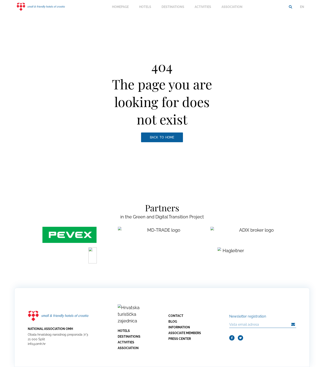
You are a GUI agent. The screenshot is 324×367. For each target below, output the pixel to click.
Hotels (145, 7)
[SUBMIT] (293, 324)
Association (232, 7)
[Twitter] (240, 338)
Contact (175, 316)
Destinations (173, 7)
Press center (179, 339)
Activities (203, 7)
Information (179, 327)
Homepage (120, 7)
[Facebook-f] (232, 338)
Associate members (184, 333)
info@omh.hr (37, 344)
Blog (172, 321)
